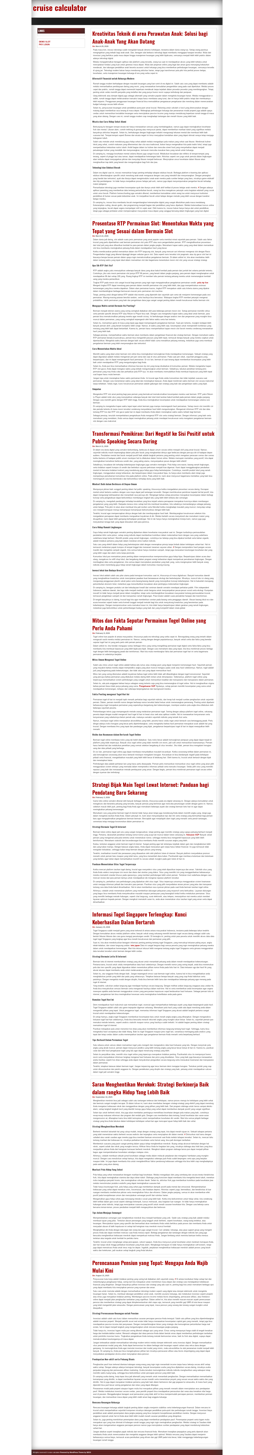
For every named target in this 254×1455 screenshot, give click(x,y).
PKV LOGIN (44, 44)
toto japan (135, 945)
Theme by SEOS (84, 1452)
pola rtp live (202, 283)
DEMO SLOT (44, 42)
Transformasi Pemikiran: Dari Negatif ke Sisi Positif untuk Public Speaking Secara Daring (153, 437)
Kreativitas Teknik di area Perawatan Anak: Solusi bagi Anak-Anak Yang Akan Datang (150, 37)
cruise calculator (60, 7)
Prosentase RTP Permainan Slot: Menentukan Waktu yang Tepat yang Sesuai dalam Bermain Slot (153, 227)
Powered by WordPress (69, 1452)
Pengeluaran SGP (147, 686)
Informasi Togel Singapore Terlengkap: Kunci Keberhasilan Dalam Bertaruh (139, 918)
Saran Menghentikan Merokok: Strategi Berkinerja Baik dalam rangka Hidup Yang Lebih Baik (150, 1088)
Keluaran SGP (192, 835)
